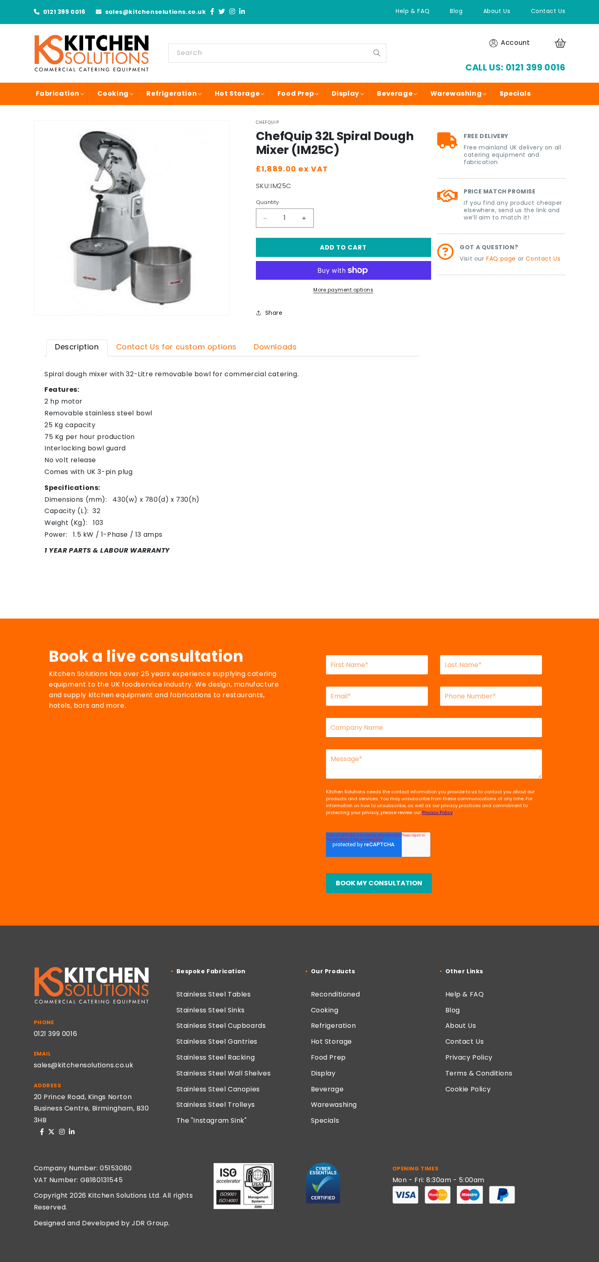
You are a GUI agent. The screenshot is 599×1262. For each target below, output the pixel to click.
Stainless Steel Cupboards (221, 1025)
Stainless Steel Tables (213, 994)
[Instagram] (232, 12)
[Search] (377, 53)
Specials (325, 1120)
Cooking (325, 1010)
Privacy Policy (469, 1057)
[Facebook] (212, 12)
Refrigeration (333, 1025)
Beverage (327, 1089)
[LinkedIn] (242, 12)
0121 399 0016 (63, 12)
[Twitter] (221, 12)
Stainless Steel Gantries (217, 1041)
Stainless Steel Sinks (210, 1010)
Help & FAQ (412, 11)
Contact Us (548, 11)
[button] (561, 43)
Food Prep (328, 1057)
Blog (456, 11)
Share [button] (274, 313)
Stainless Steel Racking (215, 1057)
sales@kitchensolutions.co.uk (155, 12)
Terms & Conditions (479, 1073)
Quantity (267, 202)
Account (515, 42)
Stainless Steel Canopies (218, 1089)
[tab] (77, 348)
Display (323, 1073)
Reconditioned (335, 994)
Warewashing (334, 1104)
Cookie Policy (468, 1089)
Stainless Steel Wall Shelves (223, 1073)
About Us (497, 11)
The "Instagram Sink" (211, 1120)
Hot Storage (331, 1041)
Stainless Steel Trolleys (215, 1104)
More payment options (343, 289)
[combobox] (277, 53)
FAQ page (501, 259)
